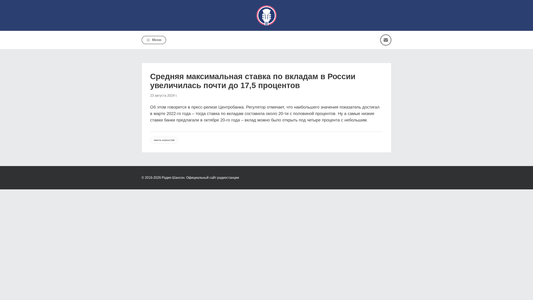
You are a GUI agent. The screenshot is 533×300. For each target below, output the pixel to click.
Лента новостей (164, 140)
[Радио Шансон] (266, 15)
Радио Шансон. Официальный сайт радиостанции (200, 177)
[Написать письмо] (385, 40)
